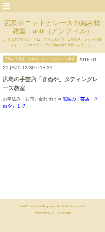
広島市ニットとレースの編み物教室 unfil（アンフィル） (52, 27)
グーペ (55, 213)
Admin (67, 213)
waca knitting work (42, 206)
